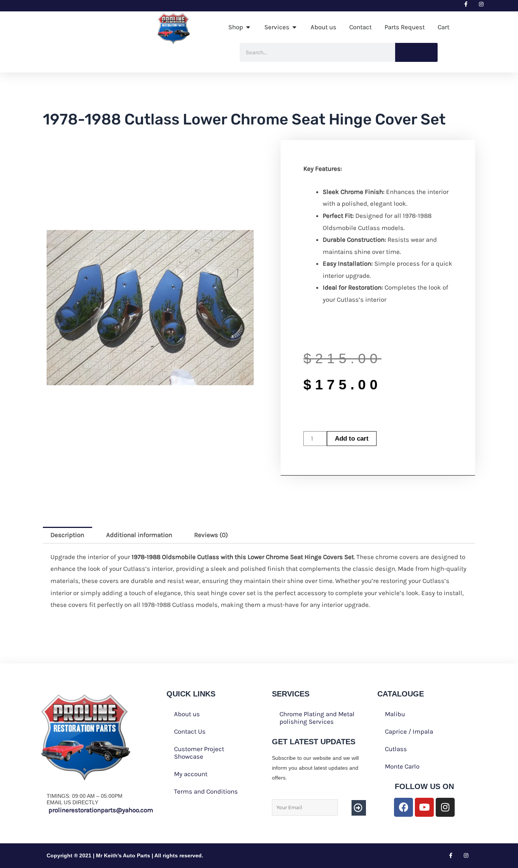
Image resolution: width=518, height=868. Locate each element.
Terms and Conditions (206, 791)
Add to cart (352, 438)
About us (187, 714)
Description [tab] (67, 535)
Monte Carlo (402, 766)
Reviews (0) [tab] (211, 535)
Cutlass (396, 749)
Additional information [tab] (139, 535)
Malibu (395, 714)
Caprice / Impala (409, 731)
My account (190, 774)
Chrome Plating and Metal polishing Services (317, 717)
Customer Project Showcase (199, 752)
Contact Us (190, 731)
